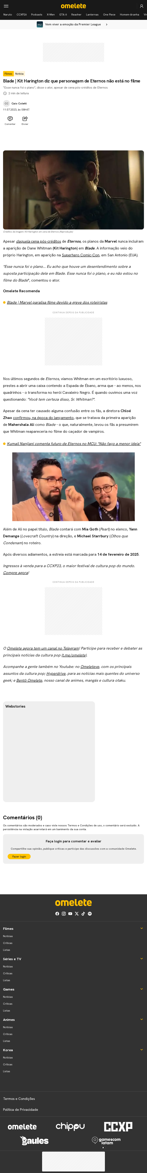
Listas (6, 950)
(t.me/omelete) (73, 655)
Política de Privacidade (20, 1109)
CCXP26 (22, 14)
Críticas (7, 943)
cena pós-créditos (46, 241)
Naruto (7, 14)
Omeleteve (89, 666)
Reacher (76, 14)
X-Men (51, 14)
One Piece (109, 14)
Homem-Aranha (129, 14)
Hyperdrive (55, 673)
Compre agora (15, 572)
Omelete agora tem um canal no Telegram (43, 648)
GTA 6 (63, 14)
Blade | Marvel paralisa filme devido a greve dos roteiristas (57, 302)
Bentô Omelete (29, 680)
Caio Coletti (19, 103)
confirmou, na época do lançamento (43, 417)
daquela (23, 241)
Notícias (8, 936)
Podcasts (36, 14)
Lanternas (92, 14)
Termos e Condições (19, 1098)
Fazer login (19, 856)
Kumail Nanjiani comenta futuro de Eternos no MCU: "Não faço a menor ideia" (74, 443)
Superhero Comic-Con (80, 255)
